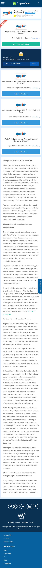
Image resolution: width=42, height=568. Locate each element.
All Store (6, 538)
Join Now (34, 64)
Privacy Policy (8, 542)
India (5, 550)
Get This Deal (21, 94)
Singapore (7, 553)
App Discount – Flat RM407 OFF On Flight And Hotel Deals (21, 111)
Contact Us (7, 535)
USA (5, 560)
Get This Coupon (21, 44)
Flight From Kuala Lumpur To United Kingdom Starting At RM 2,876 (21, 140)
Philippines (7, 563)
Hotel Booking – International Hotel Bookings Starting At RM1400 (21, 82)
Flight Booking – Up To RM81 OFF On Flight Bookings (21, 32)
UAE (5, 557)
